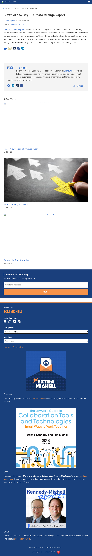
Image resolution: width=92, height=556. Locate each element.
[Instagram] (9, 322)
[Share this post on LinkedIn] (22, 48)
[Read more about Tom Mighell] (8, 86)
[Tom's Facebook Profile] (21, 86)
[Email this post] (10, 48)
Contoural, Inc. (70, 71)
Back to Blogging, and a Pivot (16, 204)
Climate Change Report (14, 29)
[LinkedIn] (19, 322)
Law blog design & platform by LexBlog (44, 552)
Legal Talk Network (22, 539)
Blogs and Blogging (18, 25)
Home (4, 8)
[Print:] (5, 48)
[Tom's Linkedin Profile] (13, 86)
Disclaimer (7, 347)
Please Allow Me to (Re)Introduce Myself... (21, 149)
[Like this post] (18, 48)
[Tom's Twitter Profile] (17, 86)
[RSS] (5, 322)
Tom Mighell (10, 21)
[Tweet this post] (14, 48)
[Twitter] (14, 322)
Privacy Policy (18, 347)
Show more (78, 86)
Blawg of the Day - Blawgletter (16, 260)
